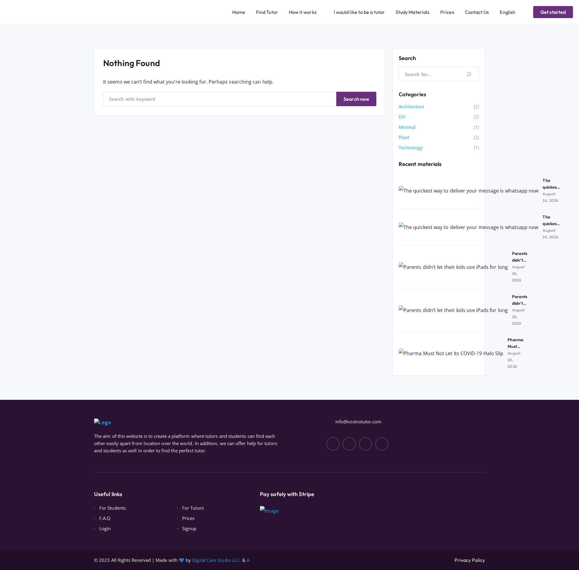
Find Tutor (267, 12)
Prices (447, 12)
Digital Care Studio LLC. (216, 560)
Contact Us (477, 12)
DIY (402, 117)
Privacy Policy (469, 560)
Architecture (411, 106)
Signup (189, 528)
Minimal (407, 127)
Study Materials (412, 12)
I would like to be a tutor (359, 12)
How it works (303, 12)
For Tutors (193, 508)
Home (238, 12)
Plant (404, 137)
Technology (411, 148)
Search (407, 58)
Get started (553, 12)
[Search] (469, 74)
